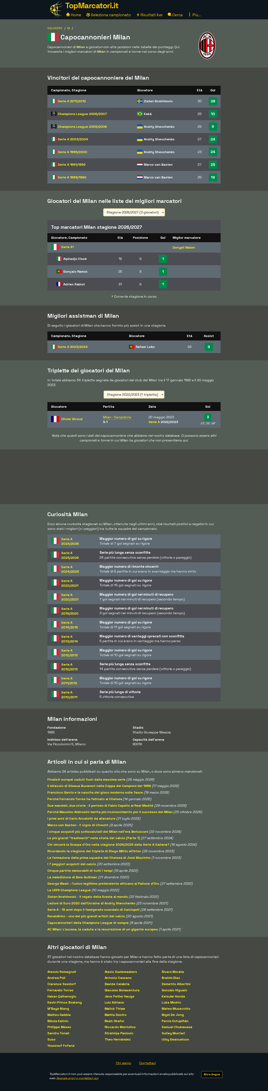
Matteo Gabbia (59, 1015)
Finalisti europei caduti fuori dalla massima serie (86, 779)
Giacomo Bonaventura (122, 990)
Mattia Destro (116, 1015)
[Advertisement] (134, 476)
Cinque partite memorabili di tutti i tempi (80, 870)
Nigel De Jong (173, 1015)
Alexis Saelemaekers (121, 972)
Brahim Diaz (171, 978)
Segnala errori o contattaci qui (77, 1078)
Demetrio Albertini (176, 984)
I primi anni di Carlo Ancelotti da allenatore (81, 818)
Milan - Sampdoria (117, 417)
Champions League (82, 114)
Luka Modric (171, 1002)
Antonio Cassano (118, 978)
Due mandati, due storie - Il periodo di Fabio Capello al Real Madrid (100, 805)
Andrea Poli (56, 978)
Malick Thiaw (115, 1008)
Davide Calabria (117, 984)
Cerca (176, 14)
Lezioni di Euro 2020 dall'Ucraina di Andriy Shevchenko (91, 903)
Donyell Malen (184, 247)
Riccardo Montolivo (120, 1027)
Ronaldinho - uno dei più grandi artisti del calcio (86, 916)
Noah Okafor (114, 1021)
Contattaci (147, 1063)
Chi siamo (123, 1063)
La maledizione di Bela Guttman (72, 877)
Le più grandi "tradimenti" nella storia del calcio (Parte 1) (93, 838)
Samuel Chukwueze (177, 1027)
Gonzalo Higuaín (174, 990)
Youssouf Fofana (61, 1045)
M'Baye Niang (58, 1008)
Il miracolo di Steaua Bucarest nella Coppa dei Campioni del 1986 (99, 786)
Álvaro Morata (173, 972)
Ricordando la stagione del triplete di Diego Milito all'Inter (94, 851)
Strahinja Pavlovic (119, 1033)
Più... (196, 14)
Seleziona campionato (110, 14)
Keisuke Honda (173, 996)
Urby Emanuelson (175, 1039)
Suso (51, 1039)
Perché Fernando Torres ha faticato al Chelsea (84, 799)
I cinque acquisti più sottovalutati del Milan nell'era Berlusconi (97, 831)
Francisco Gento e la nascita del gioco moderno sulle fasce (95, 792)
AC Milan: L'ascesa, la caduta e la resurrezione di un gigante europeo (102, 929)
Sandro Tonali (58, 1033)
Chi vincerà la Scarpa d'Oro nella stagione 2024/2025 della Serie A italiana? (108, 844)
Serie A (72, 101)
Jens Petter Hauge (119, 996)
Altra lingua (212, 1074)
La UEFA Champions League (69, 890)
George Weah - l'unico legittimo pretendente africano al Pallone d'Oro (103, 883)
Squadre (55, 28)
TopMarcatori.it (92, 5)
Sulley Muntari (173, 1033)
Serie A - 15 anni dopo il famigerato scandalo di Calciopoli (93, 909)
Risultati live (151, 14)
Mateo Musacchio (176, 1008)
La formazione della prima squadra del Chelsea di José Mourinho (99, 858)
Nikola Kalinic (58, 1021)
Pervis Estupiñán (175, 1021)
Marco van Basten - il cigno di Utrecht (77, 825)
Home (75, 14)
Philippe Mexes (59, 1027)
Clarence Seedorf (61, 984)
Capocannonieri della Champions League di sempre (88, 923)
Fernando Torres (60, 990)
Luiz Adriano (114, 1002)
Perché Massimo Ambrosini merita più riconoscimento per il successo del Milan (109, 812)
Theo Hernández (118, 1039)
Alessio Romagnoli (61, 972)
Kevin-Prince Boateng (64, 1002)
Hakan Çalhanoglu (61, 996)
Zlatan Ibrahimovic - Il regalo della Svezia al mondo (87, 897)
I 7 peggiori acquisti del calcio (71, 864)
